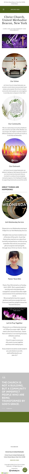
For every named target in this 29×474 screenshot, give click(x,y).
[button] (3, 9)
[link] (14, 21)
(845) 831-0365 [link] (15, 9)
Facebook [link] (14, 446)
